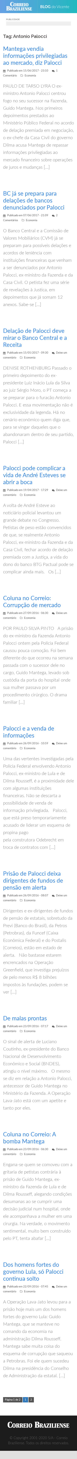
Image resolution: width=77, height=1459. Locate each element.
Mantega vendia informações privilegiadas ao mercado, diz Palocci (35, 56)
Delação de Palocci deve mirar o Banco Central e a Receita (35, 338)
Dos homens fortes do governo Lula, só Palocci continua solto (33, 1272)
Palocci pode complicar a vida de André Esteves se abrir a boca (34, 475)
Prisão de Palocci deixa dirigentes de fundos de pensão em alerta (33, 881)
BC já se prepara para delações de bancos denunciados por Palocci (33, 201)
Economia (30, 75)
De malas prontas (25, 1018)
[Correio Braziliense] (21, 6)
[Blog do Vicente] (56, 6)
